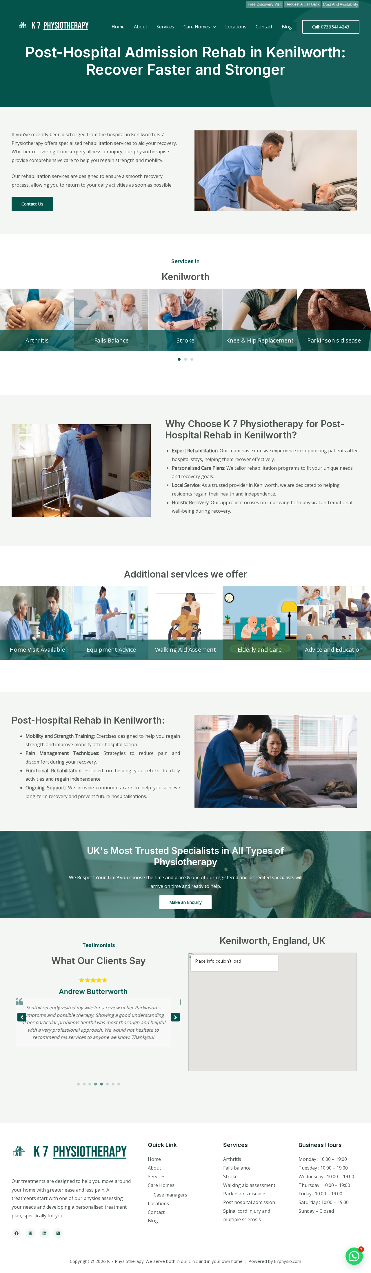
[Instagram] (30, 1233)
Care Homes (196, 26)
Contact (264, 26)
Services (165, 26)
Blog (287, 26)
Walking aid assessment (249, 1185)
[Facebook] (16, 1233)
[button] (6, 326)
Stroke (230, 1176)
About (140, 26)
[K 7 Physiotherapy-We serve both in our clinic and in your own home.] (52, 26)
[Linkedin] (44, 1233)
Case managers (170, 1195)
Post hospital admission (249, 1202)
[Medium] (58, 1233)
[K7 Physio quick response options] (302, 4)
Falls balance (237, 1168)
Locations (235, 26)
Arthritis (232, 1159)
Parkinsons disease (244, 1193)
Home (118, 26)
